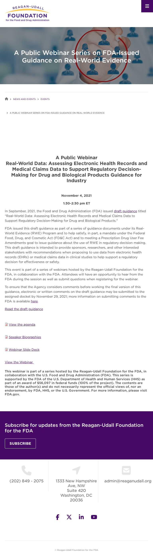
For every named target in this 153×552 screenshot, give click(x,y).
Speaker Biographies (25, 337)
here (34, 301)
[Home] (27, 13)
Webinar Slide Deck (24, 350)
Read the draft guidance (24, 309)
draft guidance (125, 211)
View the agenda (22, 324)
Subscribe (20, 443)
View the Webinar (19, 362)
